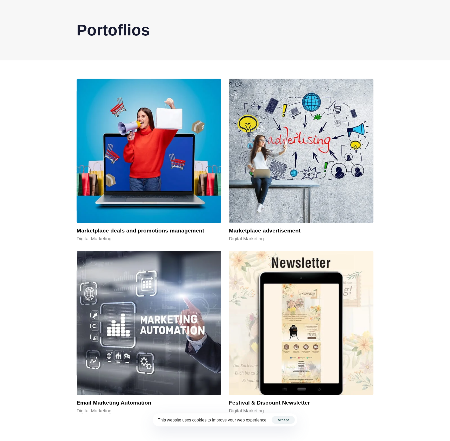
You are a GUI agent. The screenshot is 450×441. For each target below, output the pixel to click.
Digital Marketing (94, 238)
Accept (283, 420)
